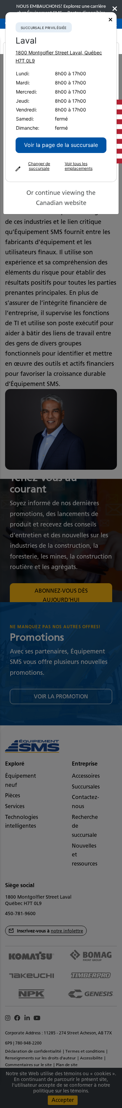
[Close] (110, 20)
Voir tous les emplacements (79, 166)
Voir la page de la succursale (61, 144)
